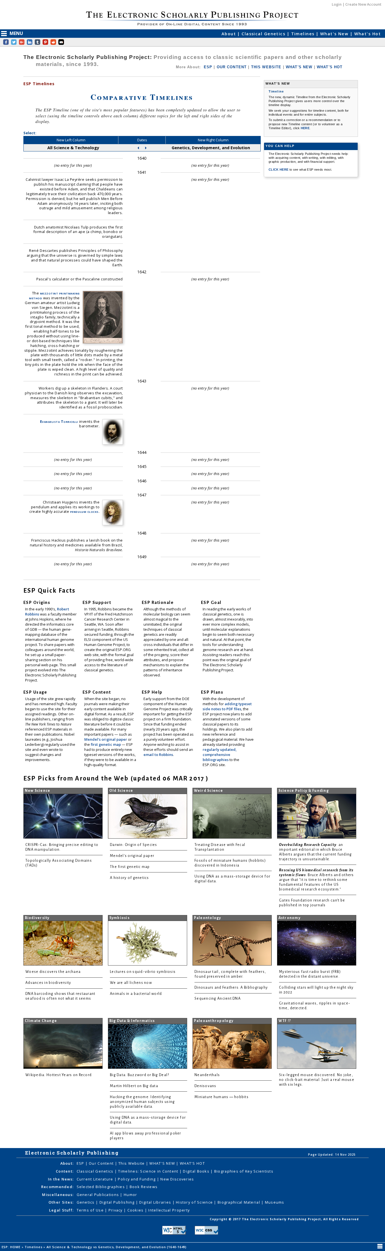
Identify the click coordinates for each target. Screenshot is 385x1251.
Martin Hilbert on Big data (134, 1086)
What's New (335, 33)
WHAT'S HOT (330, 67)
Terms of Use (91, 1210)
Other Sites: (61, 1202)
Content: (65, 1171)
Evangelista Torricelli (59, 421)
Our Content (102, 1163)
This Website (132, 1163)
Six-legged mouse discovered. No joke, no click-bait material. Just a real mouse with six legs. (316, 1080)
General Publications (98, 1194)
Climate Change (41, 1021)
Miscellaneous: (58, 1194)
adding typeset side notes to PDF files (227, 706)
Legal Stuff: (61, 1210)
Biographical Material (239, 1202)
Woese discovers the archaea (53, 972)
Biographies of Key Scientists (243, 1171)
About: (67, 1163)
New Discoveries (177, 1179)
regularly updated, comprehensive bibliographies (219, 754)
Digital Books (197, 1171)
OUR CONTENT (232, 67)
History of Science (195, 1202)
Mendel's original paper (106, 739)
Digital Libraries (155, 1202)
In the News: (61, 1179)
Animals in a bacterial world (136, 994)
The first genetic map (130, 867)
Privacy (116, 1210)
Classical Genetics (264, 33)
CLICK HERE (279, 169)
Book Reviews (144, 1186)
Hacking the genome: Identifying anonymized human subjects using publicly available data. (142, 1102)
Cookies (136, 1210)
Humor (130, 1194)
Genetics (86, 1202)
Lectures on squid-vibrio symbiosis (143, 972)
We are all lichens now (131, 983)
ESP (208, 67)
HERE (305, 128)
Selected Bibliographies (101, 1186)
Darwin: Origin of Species (133, 845)
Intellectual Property (169, 1210)
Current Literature (95, 1179)
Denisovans (205, 1086)
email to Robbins (158, 754)
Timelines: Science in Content (148, 1171)
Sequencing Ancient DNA (217, 999)
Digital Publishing (117, 1202)
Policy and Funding (137, 1179)
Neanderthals (207, 1075)
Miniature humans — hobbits (221, 1097)
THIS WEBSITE (266, 67)
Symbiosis (119, 918)
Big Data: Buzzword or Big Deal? (139, 1075)
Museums (274, 1202)
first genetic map (106, 744)
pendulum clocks (84, 511)
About (230, 33)
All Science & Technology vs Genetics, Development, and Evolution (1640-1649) (117, 1247)
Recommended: (57, 1186)
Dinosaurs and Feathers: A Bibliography (231, 988)
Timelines (303, 33)
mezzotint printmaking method (54, 295)
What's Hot (367, 33)
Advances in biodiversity (48, 983)
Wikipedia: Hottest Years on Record (58, 1075)
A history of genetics (129, 878)
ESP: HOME (12, 1247)
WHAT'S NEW (299, 67)
